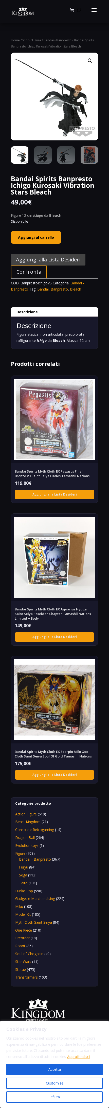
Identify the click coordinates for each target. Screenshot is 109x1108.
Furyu (23, 867)
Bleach (75, 289)
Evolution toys (27, 845)
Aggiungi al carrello (36, 237)
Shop (26, 40)
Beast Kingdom (28, 821)
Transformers (26, 977)
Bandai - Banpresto (57, 40)
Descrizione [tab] (27, 311)
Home (15, 40)
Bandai (43, 289)
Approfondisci (78, 1056)
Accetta (54, 1069)
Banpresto (59, 289)
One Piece (23, 930)
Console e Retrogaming (34, 829)
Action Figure (26, 814)
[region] (54, 1064)
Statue (20, 969)
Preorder (22, 937)
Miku (19, 906)
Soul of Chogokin (29, 953)
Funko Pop (24, 890)
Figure (36, 40)
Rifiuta (54, 1096)
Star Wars (23, 961)
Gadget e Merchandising (35, 898)
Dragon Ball (25, 837)
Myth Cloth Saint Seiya (33, 922)
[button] (90, 60)
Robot (20, 945)
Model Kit (23, 914)
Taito (23, 883)
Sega (23, 875)
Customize (54, 1083)
